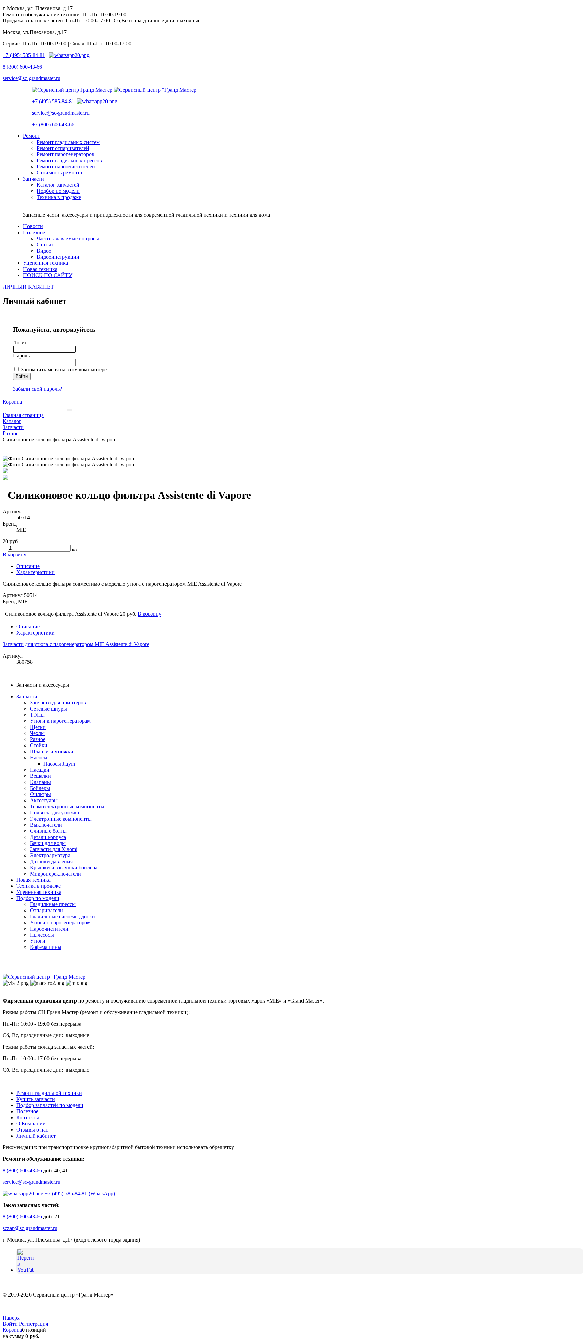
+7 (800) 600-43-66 (53, 124)
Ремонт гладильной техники (49, 1093)
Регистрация (33, 1324)
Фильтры (40, 794)
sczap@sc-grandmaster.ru (30, 1228)
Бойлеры (40, 788)
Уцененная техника (38, 892)
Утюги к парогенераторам (60, 721)
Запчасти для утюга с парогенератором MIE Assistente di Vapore (76, 644)
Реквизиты (234, 1306)
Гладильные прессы (53, 904)
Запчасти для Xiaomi (53, 849)
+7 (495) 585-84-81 (24, 55)
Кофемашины (45, 947)
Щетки (38, 727)
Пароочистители (49, 929)
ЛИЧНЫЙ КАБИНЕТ (28, 287)
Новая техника (33, 880)
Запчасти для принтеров (58, 702)
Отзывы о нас (32, 1130)
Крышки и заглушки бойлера (63, 867)
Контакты (27, 1117)
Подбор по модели (37, 898)
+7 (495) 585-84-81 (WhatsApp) (79, 1193)
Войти (11, 1324)
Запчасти (26, 696)
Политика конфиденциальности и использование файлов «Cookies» (81, 1306)
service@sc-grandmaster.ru (31, 78)
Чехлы (37, 733)
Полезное (27, 1111)
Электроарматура (50, 855)
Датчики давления (51, 861)
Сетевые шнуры (48, 709)
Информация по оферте (191, 1306)
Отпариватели (46, 910)
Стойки (38, 745)
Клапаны (40, 782)
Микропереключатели (55, 874)
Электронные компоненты (61, 819)
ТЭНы (37, 715)
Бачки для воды (48, 843)
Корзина (12, 402)
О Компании (31, 1123)
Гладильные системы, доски (62, 916)
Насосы (38, 757)
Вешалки (40, 776)
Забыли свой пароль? (37, 389)
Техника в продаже (38, 886)
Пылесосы (42, 935)
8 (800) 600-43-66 (22, 67)
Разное (37, 739)
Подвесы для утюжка (54, 812)
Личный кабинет (36, 1136)
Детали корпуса (48, 837)
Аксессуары (44, 800)
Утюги (37, 941)
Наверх (11, 1318)
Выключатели (46, 825)
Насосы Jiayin (59, 764)
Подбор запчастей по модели (49, 1105)
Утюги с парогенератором (60, 922)
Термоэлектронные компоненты (67, 806)
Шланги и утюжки (51, 751)
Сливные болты (48, 831)
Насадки (40, 770)
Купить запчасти (35, 1099)
